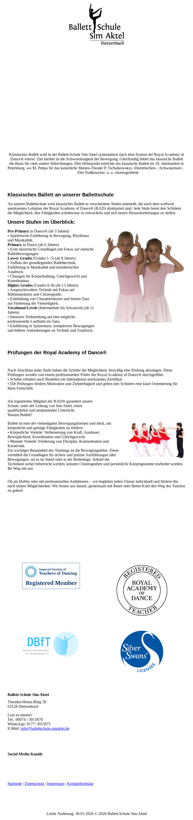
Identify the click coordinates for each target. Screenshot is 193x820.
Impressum (55, 783)
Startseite (15, 783)
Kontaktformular (80, 783)
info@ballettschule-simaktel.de (45, 728)
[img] (96, 25)
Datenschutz (34, 783)
